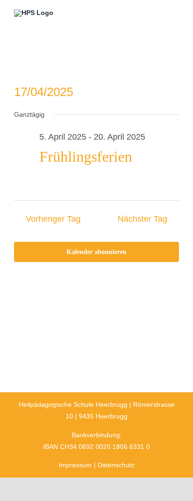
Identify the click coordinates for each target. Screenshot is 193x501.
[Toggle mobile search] (158, 15)
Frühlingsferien (85, 156)
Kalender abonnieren (96, 251)
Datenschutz (115, 465)
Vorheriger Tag (53, 219)
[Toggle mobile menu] (175, 15)
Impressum (75, 465)
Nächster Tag (142, 219)
